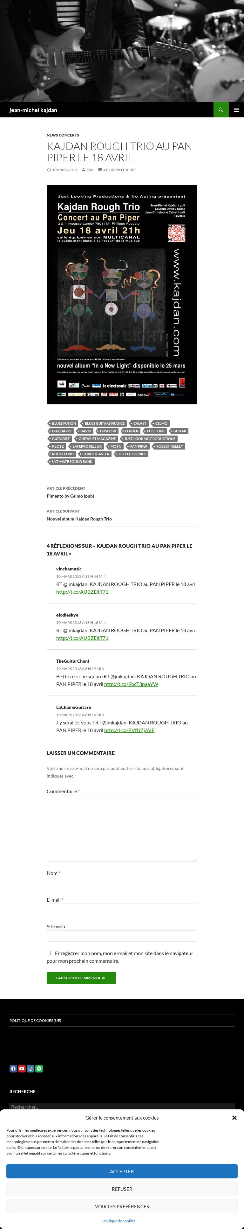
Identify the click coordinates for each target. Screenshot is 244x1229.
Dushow (108, 431)
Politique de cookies (118, 1221)
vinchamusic (69, 568)
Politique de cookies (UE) (35, 1020)
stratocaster (96, 454)
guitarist (61, 438)
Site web (56, 926)
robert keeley (169, 446)
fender (131, 431)
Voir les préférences (122, 1206)
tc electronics (132, 454)
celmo (161, 423)
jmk (90, 169)
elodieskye (67, 615)
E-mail (55, 900)
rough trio (63, 454)
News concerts (63, 135)
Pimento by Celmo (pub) (70, 492)
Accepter (122, 1171)
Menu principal (236, 109)
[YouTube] (22, 1068)
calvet (139, 423)
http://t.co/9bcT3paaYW (131, 684)
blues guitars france (105, 423)
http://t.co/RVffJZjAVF (129, 730)
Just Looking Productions (150, 438)
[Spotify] (39, 1068)
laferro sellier (87, 446)
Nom (53, 873)
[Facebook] (13, 1068)
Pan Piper (138, 446)
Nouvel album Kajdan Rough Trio (79, 515)
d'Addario (61, 431)
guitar (179, 431)
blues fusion (64, 423)
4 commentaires (119, 169)
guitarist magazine (97, 438)
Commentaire (63, 791)
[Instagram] (30, 1068)
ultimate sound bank (72, 461)
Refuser (122, 1189)
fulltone (156, 431)
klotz (58, 446)
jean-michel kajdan (33, 109)
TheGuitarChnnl (72, 661)
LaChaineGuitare (73, 707)
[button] (234, 1117)
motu (116, 446)
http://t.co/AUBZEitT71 (82, 592)
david (85, 431)
